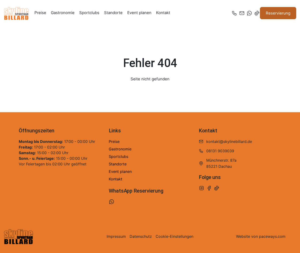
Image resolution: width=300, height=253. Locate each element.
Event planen (139, 12)
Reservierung (278, 13)
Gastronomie (63, 12)
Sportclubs (89, 12)
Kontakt (163, 12)
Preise (40, 12)
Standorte (113, 12)
